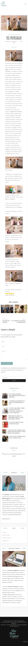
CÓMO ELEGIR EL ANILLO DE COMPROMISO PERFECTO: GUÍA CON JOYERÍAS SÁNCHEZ (15, 417)
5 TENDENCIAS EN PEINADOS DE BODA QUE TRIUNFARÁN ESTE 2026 (17, 402)
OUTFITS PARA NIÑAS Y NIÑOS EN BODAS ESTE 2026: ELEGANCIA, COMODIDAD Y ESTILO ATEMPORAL (17, 410)
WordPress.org (5, 540)
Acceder (4, 532)
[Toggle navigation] (25, 4)
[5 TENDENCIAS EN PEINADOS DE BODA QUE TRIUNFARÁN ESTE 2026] (21, 309)
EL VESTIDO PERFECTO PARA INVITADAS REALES (16, 423)
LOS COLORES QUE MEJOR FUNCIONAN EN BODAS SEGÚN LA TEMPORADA (16, 395)
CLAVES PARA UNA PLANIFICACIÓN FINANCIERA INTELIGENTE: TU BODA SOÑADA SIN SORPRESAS (16, 432)
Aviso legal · (14, 622)
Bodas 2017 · (4, 624)
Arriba (24, 641)
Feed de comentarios (6, 538)
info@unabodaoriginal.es (14, 576)
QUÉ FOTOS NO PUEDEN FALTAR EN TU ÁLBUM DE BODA (17, 437)
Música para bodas (14, 626)
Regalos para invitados (14, 34)
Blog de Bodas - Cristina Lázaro (11, 41)
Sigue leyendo (6, 518)
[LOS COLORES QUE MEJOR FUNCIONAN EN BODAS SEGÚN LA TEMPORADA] (7, 309)
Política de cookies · (6, 622)
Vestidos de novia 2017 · (12, 624)
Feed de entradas (6, 535)
